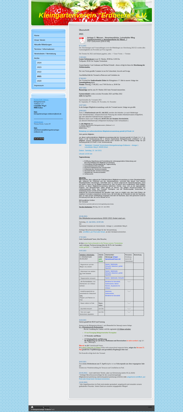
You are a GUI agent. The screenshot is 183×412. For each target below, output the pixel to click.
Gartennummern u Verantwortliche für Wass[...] (107, 39)
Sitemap (46, 407)
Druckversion (38, 407)
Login (150, 407)
